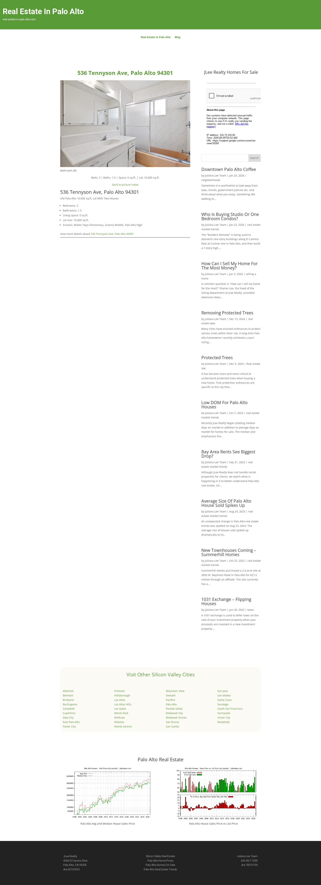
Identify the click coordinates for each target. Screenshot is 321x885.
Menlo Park (121, 713)
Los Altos (119, 700)
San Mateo (224, 695)
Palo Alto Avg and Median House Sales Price (107, 823)
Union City (223, 717)
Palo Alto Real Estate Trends (160, 869)
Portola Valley (174, 708)
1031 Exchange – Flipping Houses (226, 601)
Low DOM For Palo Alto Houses (224, 404)
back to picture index (125, 184)
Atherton (68, 691)
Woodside (223, 722)
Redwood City (174, 713)
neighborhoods (210, 180)
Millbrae (119, 717)
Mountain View (175, 691)
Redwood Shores (176, 717)
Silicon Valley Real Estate (160, 856)
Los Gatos (120, 708)
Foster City (69, 726)
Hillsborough (122, 695)
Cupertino (69, 713)
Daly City (68, 717)
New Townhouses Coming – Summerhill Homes (228, 552)
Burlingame (70, 704)
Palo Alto (171, 704)
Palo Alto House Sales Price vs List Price (213, 823)
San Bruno (172, 722)
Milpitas (119, 722)
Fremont (119, 691)
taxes (250, 609)
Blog (177, 37)
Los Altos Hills (122, 704)
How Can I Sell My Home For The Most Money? (229, 266)
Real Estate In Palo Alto (156, 37)
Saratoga (222, 704)
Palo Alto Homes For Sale (160, 864)
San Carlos (172, 726)
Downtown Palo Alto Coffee (228, 169)
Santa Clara (224, 700)
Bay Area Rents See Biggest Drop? (228, 454)
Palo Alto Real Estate (161, 759)
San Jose (222, 691)
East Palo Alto (71, 722)
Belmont (68, 695)
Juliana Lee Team (215, 175)
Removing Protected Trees (227, 313)
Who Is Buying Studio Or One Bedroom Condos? (230, 216)
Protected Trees (217, 357)
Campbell (69, 708)
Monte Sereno (123, 726)
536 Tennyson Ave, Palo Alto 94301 (112, 234)
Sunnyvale (223, 713)
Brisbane (68, 700)
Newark (170, 695)
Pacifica (170, 700)
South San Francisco (229, 708)
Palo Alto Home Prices (160, 860)
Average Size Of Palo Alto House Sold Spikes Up (226, 503)
